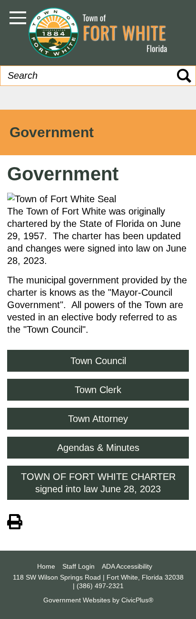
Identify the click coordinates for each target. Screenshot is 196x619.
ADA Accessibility (127, 566)
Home (46, 566)
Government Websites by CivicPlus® (98, 600)
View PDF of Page (14, 520)
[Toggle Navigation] (18, 17)
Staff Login (78, 566)
